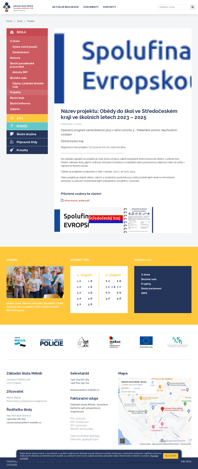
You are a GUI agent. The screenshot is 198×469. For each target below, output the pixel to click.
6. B (119, 281)
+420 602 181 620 (16, 419)
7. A (108, 287)
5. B (90, 304)
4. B (90, 298)
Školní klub (17, 97)
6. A (108, 281)
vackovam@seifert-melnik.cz (24, 422)
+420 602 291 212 (79, 383)
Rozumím (170, 456)
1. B (90, 281)
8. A (108, 292)
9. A (108, 298)
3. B (90, 292)
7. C (119, 287)
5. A (79, 304)
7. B (113, 287)
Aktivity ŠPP (20, 72)
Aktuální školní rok (65, 7)
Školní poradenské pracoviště (22, 65)
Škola (19, 21)
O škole (15, 41)
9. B (119, 298)
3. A (79, 292)
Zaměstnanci (20, 52)
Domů (9, 21)
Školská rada (18, 77)
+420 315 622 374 (79, 379)
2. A (79, 287)
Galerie (15, 109)
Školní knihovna (20, 103)
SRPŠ (144, 293)
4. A (79, 298)
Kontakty (109, 7)
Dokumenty (91, 7)
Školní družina (26, 134)
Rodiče (21, 126)
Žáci (19, 118)
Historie (15, 57)
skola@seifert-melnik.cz (84, 390)
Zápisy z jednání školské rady (28, 85)
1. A (79, 281)
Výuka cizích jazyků (24, 46)
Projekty (31, 21)
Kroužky (22, 150)
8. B (119, 292)
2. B (90, 287)
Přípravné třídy (26, 142)
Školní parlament (151, 288)
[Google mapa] (154, 411)
